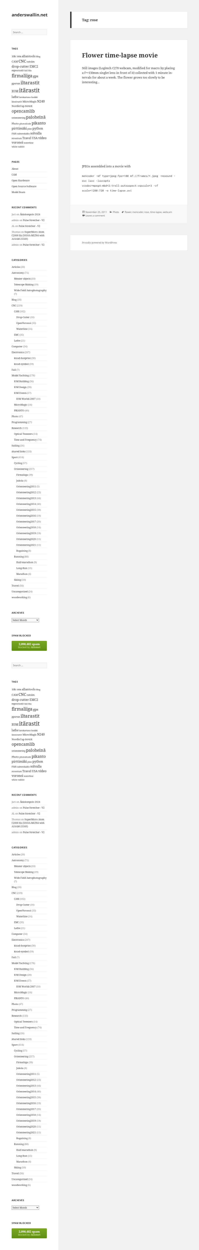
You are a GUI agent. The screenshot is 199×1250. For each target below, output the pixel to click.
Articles (16, 267)
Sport (15, 457)
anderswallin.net (30, 15)
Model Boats (18, 192)
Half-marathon (24, 562)
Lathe (17, 340)
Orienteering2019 (26, 533)
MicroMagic (30, 101)
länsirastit (17, 101)
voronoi (17, 142)
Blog (38, 56)
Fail (14, 369)
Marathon (22, 574)
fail (26, 70)
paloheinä (36, 117)
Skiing (17, 579)
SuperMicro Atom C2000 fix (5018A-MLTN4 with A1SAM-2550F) (28, 235)
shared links (18, 451)
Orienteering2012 (26, 492)
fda (29, 70)
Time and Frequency (25, 439)
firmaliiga (22, 75)
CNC (22, 61)
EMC (16, 334)
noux (28, 106)
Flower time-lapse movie (120, 55)
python (37, 128)
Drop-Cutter (23, 317)
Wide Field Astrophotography (30, 290)
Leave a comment (95, 215)
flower (128, 212)
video (42, 138)
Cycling (18, 463)
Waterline (21, 329)
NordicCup (18, 106)
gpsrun (16, 83)
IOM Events (20, 393)
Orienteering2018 (26, 527)
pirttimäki (19, 128)
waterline (28, 142)
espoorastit (18, 70)
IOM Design (20, 387)
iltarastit (30, 82)
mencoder (137, 212)
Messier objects (22, 278)
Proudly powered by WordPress (99, 242)
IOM (15, 91)
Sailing (15, 445)
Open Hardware (21, 180)
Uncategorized (20, 591)
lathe (15, 97)
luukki (34, 97)
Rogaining (22, 550)
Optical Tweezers (23, 434)
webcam (167, 212)
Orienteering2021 (26, 545)
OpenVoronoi (23, 323)
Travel (26, 138)
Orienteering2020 (26, 539)
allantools (29, 56)
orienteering (18, 117)
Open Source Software (24, 186)
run (14, 133)
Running (19, 556)
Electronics (18, 352)
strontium (17, 138)
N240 (41, 101)
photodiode (25, 123)
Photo (15, 123)
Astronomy (18, 272)
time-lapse (156, 212)
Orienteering (21, 469)
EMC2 (34, 66)
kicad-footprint (22, 358)
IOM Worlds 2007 (26, 398)
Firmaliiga (22, 474)
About (15, 168)
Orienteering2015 (26, 510)
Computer (17, 346)
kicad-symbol (21, 364)
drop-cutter (20, 66)
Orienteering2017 (26, 521)
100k (19, 56)
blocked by (29, 645)
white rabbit (18, 146)
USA (35, 138)
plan (29, 128)
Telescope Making (23, 284)
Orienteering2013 (26, 498)
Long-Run (21, 568)
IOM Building (21, 381)
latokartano (25, 97)
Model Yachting (20, 375)
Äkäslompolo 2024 (30, 214)
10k (14, 56)
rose (146, 212)
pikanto (39, 123)
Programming (19, 422)
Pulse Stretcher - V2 (34, 220)
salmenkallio (23, 133)
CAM (15, 61)
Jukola (20, 480)
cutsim (31, 61)
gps (35, 76)
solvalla (36, 133)
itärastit (29, 90)
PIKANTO (19, 410)
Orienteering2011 (26, 486)
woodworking (19, 597)
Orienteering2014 (26, 504)
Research (17, 428)
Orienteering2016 (26, 515)
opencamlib (23, 111)
